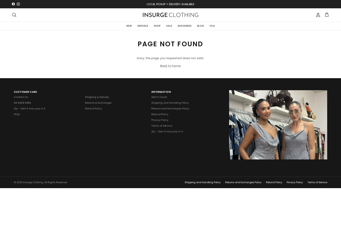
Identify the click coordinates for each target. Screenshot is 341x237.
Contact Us (21, 97)
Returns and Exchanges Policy (170, 108)
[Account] (317, 14)
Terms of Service (161, 125)
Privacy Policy (159, 120)
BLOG (200, 25)
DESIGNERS (185, 25)
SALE (169, 25)
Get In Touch (159, 97)
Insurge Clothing (33, 182)
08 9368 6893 (22, 102)
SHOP (157, 25)
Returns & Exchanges (98, 102)
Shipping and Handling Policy (170, 102)
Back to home (170, 66)
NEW (129, 25)
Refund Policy (93, 108)
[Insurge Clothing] (170, 15)
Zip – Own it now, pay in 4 (29, 108)
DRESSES (142, 25)
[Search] (14, 14)
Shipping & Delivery (97, 97)
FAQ (212, 25)
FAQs (17, 114)
